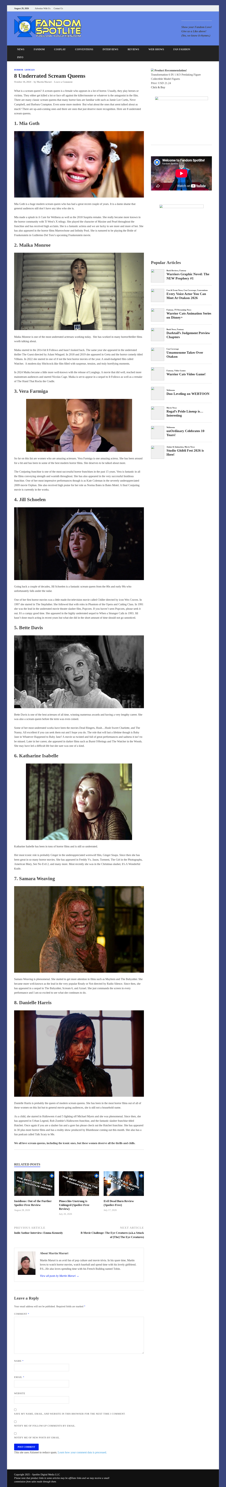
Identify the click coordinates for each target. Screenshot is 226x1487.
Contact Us (58, 8)
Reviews (133, 49)
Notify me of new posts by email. (37, 1437)
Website (19, 1393)
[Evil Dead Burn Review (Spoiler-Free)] (124, 1197)
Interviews (110, 49)
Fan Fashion (181, 49)
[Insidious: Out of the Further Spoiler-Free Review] (34, 1197)
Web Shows (156, 49)
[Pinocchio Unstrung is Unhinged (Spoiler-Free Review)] (79, 1197)
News (20, 49)
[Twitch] (206, 8)
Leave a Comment (63, 82)
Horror (18, 70)
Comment (21, 1314)
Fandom (39, 49)
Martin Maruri (44, 82)
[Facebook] (193, 8)
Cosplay (60, 49)
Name (19, 1361)
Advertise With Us (42, 8)
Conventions (84, 49)
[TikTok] (211, 8)
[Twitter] (198, 8)
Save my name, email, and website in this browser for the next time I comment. (70, 1413)
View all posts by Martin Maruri (59, 1275)
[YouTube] (189, 8)
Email (19, 1377)
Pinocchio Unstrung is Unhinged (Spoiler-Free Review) (74, 1205)
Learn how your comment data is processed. (82, 1452)
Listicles (30, 70)
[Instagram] (202, 8)
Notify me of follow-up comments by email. (45, 1425)
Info (20, 57)
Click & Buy (158, 87)
